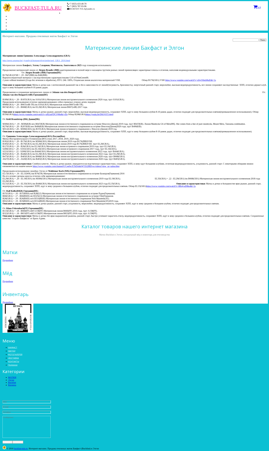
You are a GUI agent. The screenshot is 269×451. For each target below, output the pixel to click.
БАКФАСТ (68, 12)
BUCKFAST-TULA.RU (38, 8)
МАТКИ (13, 16)
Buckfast (12, 382)
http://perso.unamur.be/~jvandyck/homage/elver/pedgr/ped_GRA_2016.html (36, 60)
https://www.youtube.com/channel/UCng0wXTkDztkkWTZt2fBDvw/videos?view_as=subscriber (76, 166)
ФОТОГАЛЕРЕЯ (18, 22)
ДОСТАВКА (15, 25)
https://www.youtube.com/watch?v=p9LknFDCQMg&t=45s (41, 114)
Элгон (11, 380)
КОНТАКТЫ (15, 29)
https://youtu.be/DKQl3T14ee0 (99, 114)
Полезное (13, 365)
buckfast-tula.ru (21, 448)
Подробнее (8, 260)
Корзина (12, 385)
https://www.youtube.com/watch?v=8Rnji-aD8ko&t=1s (171, 186)
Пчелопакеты (15, 19)
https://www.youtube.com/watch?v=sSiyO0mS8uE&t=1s (190, 80)
